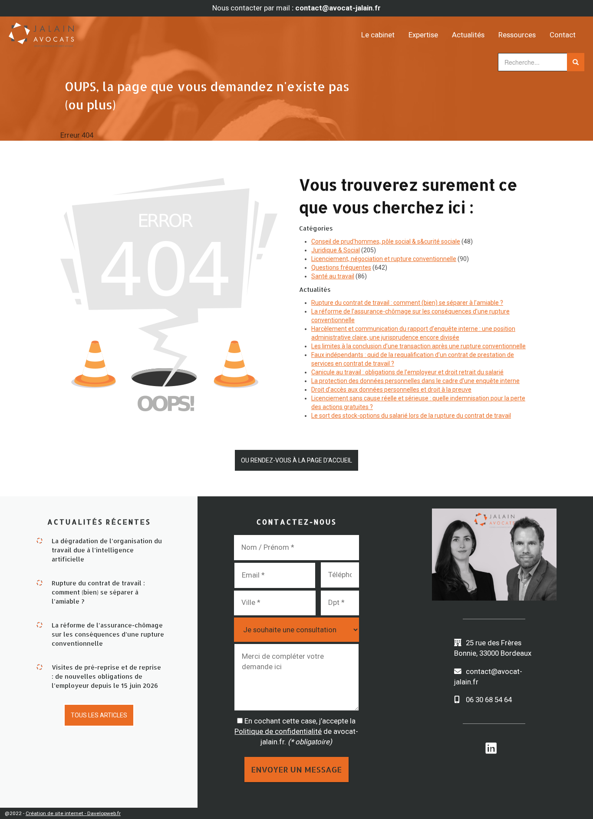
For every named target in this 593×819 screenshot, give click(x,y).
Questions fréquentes (341, 267)
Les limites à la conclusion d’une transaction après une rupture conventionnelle (418, 346)
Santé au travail (332, 276)
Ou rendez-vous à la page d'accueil (296, 460)
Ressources (517, 34)
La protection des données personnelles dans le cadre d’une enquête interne (415, 380)
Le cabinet (378, 34)
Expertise (423, 34)
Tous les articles (99, 715)
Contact (563, 34)
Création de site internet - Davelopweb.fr (73, 813)
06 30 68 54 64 (489, 699)
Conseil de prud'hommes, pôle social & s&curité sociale (385, 241)
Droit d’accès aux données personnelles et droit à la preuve (391, 389)
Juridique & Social (335, 250)
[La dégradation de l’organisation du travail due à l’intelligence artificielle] (39, 539)
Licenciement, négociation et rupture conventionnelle (383, 258)
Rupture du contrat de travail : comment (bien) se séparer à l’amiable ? (407, 302)
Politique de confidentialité (278, 731)
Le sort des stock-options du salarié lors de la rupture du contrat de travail (411, 415)
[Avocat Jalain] (80, 32)
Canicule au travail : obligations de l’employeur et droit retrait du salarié (407, 372)
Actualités (468, 34)
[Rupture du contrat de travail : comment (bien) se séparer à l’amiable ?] (39, 581)
